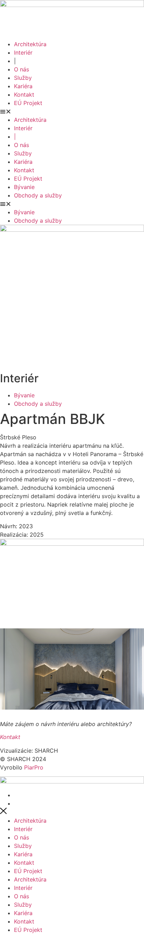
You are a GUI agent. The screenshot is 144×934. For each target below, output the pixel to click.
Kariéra (23, 86)
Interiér (23, 52)
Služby (23, 77)
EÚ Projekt (28, 102)
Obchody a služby (38, 195)
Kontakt (24, 94)
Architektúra (30, 44)
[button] (72, 111)
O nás (21, 69)
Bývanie (24, 186)
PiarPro (33, 767)
